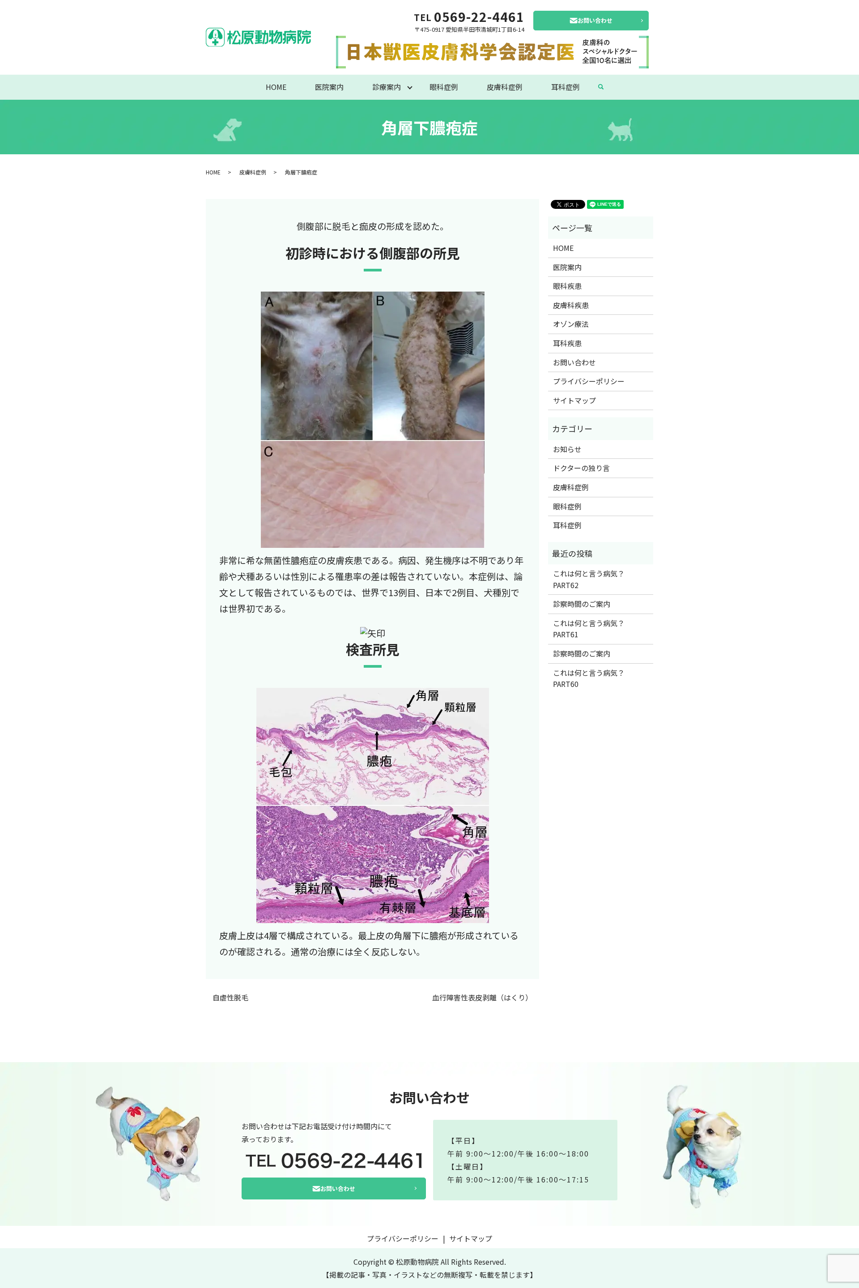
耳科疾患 (567, 343)
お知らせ (567, 449)
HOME (276, 86)
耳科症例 (565, 86)
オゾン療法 (571, 323)
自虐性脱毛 (230, 997)
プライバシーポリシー (589, 381)
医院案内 (329, 86)
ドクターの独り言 (581, 467)
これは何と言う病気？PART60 (589, 678)
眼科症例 (444, 86)
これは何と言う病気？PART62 (589, 579)
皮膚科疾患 (571, 305)
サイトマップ (574, 400)
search (601, 87)
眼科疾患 (567, 285)
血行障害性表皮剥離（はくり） (482, 997)
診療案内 (386, 86)
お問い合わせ (595, 20)
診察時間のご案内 (581, 603)
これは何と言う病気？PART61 (589, 629)
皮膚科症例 (505, 86)
